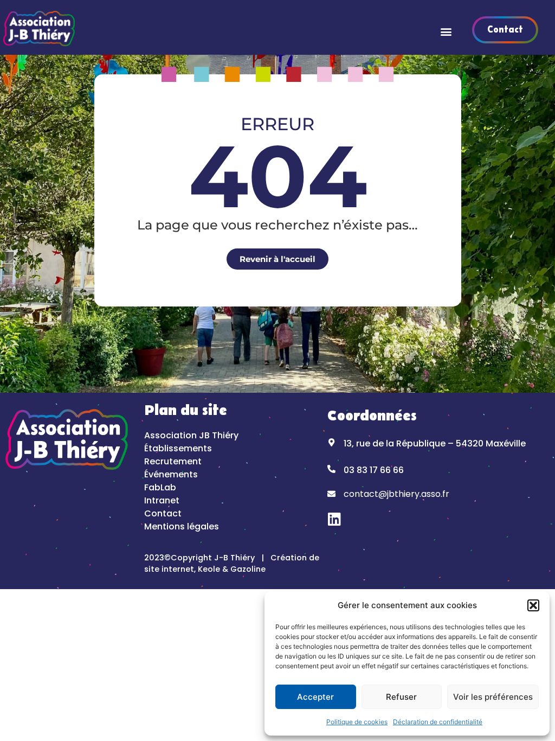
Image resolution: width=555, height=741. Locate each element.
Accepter (315, 697)
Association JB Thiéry (191, 435)
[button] (533, 605)
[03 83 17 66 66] (331, 469)
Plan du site (185, 410)
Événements (171, 474)
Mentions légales (181, 526)
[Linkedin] (334, 519)
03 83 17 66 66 (374, 470)
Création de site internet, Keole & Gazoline (231, 563)
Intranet (161, 500)
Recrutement (173, 461)
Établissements (178, 448)
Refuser (401, 697)
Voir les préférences (493, 697)
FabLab (160, 487)
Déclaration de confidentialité (437, 722)
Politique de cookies (357, 722)
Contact (163, 513)
